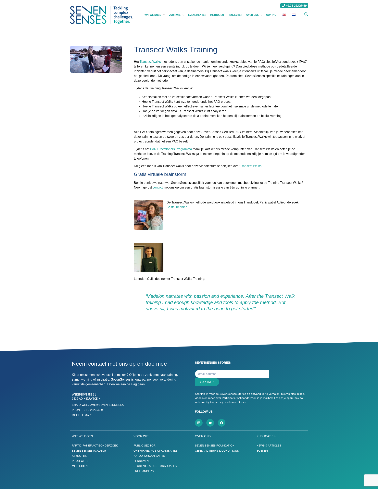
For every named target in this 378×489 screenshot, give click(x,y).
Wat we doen (153, 15)
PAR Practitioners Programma (171, 149)
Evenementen (197, 15)
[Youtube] (210, 423)
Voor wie (175, 15)
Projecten (235, 15)
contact (158, 187)
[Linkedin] (199, 423)
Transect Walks (150, 61)
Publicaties (266, 436)
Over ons (252, 15)
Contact (272, 15)
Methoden (217, 15)
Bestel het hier (177, 207)
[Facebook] (221, 423)
